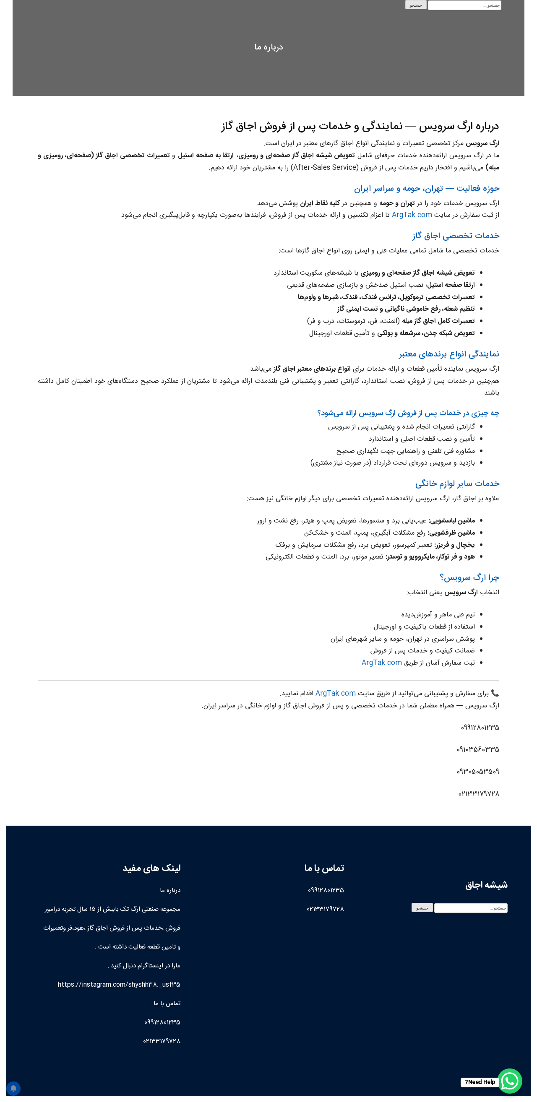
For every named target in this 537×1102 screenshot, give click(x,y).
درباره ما (170, 890)
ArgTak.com (412, 215)
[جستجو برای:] (464, 5)
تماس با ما (167, 1003)
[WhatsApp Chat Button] (509, 1081)
